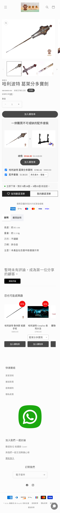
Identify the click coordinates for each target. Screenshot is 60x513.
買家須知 (10, 375)
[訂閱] (44, 475)
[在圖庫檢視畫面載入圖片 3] (46, 68)
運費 (11, 94)
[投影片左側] (3, 69)
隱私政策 (10, 394)
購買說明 (17, 217)
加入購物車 (30, 162)
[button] (6, 7)
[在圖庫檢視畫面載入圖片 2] (30, 68)
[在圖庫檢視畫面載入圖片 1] (14, 68)
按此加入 (10, 458)
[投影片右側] (57, 69)
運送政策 (10, 381)
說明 (6, 217)
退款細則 (10, 388)
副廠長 (11, 503)
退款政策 (35, 503)
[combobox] (38, 174)
